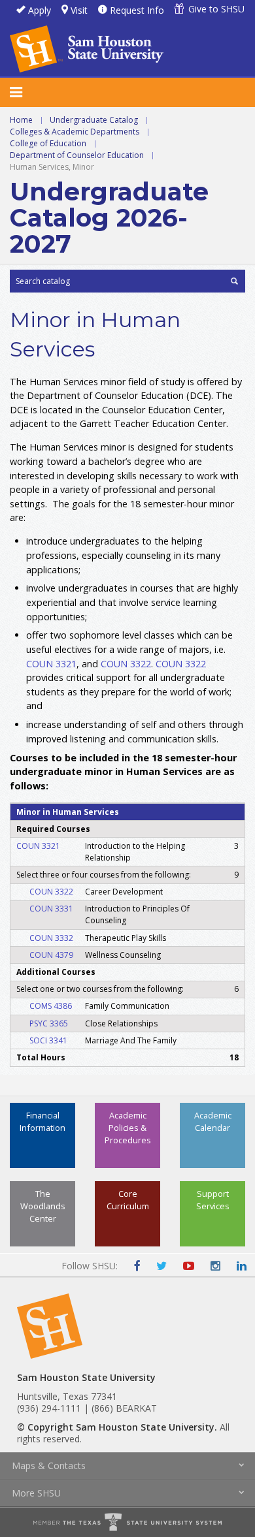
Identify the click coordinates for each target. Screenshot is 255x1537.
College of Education (48, 143)
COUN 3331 (51, 908)
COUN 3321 (51, 664)
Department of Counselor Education (77, 155)
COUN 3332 (51, 937)
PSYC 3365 (48, 1023)
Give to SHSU (216, 9)
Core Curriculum (128, 1200)
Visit (79, 10)
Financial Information (42, 1121)
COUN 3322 (126, 664)
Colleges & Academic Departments (74, 131)
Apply (39, 10)
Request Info (137, 10)
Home (21, 119)
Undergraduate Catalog (94, 119)
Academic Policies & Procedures (128, 1127)
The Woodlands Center (42, 1206)
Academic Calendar (212, 1121)
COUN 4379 (51, 954)
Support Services (213, 1200)
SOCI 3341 (48, 1040)
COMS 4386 (50, 1005)
